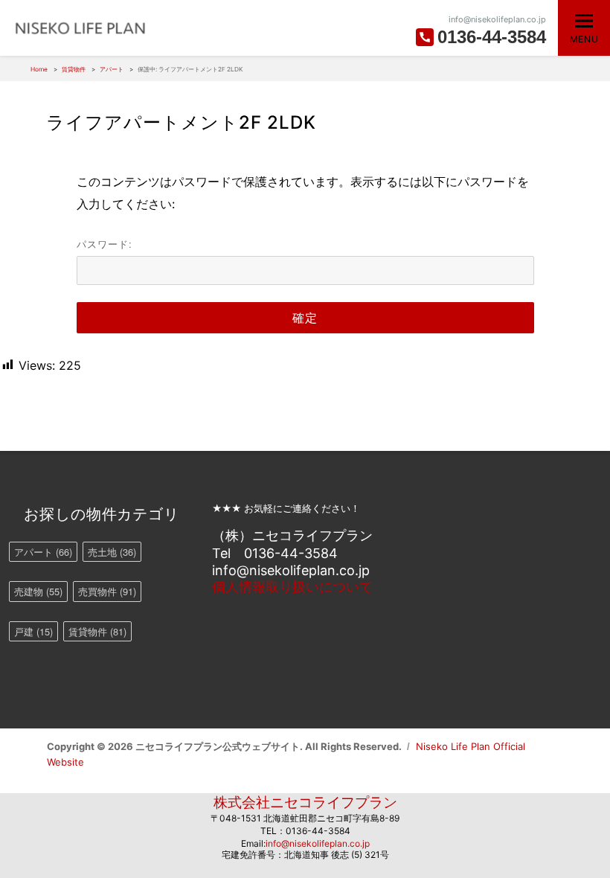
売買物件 (107, 591)
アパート (43, 552)
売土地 (112, 552)
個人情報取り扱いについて (292, 587)
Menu (584, 39)
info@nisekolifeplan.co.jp (318, 843)
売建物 (38, 591)
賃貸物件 (97, 631)
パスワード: (104, 244)
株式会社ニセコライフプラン (305, 802)
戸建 (33, 631)
